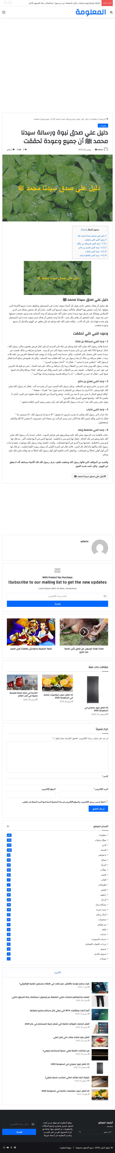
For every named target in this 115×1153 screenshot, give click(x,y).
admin (100, 149)
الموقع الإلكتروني (49, 789)
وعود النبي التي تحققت (95, 239)
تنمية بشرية (101, 909)
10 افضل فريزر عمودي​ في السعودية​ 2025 (96, 709)
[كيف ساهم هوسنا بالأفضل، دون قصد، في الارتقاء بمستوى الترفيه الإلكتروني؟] (100, 987)
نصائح (103, 860)
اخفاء (84, 230)
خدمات (103, 934)
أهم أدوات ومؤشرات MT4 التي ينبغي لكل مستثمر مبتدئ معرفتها (59, 1011)
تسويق (103, 949)
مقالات (103, 869)
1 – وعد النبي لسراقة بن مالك (91, 243)
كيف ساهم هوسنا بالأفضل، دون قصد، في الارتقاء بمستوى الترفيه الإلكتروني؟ (54, 984)
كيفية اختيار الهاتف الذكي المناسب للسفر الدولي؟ (67, 1078)
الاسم (105, 776)
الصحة (103, 850)
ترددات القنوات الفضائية (96, 944)
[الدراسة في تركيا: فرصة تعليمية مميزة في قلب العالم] (22, 682)
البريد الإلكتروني (101, 789)
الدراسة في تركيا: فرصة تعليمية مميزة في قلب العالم (24, 694)
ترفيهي (103, 894)
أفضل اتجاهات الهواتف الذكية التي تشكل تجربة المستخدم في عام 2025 (57, 1024)
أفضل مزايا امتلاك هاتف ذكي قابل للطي (71, 1037)
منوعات (103, 958)
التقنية (103, 874)
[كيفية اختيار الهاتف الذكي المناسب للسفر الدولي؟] (100, 1081)
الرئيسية (102, 119)
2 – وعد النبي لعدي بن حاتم (92, 247)
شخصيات (102, 919)
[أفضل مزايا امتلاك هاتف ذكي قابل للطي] (100, 1041)
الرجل (103, 899)
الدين (104, 845)
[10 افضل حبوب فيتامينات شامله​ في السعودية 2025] (57, 683)
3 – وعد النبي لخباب (95, 251)
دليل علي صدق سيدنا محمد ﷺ (92, 235)
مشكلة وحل (101, 904)
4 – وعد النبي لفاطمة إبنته (93, 255)
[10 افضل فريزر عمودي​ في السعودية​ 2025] (92, 690)
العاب (103, 879)
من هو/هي (101, 924)
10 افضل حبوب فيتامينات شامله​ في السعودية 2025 (58, 696)
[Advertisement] (57, 42)
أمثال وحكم (101, 914)
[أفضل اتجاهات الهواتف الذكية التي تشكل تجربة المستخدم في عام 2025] (100, 1028)
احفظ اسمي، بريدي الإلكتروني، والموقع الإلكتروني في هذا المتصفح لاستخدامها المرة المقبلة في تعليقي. (64, 802)
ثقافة (104, 929)
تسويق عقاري (100, 953)
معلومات (93, 119)
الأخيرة (57, 972)
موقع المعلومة (65, 1147)
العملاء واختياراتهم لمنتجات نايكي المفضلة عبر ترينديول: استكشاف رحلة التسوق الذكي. (50, 997)
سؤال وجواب (100, 840)
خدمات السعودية (99, 939)
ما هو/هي (102, 855)
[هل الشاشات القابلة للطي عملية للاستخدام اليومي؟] (100, 1054)
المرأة (103, 865)
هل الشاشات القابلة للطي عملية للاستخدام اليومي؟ (66, 1051)
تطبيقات (102, 884)
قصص (103, 889)
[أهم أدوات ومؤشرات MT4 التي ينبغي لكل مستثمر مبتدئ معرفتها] (100, 1014)
